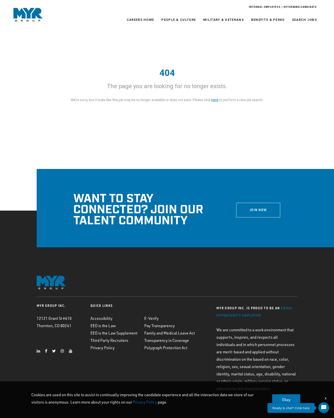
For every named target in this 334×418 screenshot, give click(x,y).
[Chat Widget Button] (323, 407)
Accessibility (101, 318)
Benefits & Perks (268, 20)
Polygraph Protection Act (165, 347)
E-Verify (151, 318)
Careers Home (140, 20)
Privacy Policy (102, 347)
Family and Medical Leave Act (169, 333)
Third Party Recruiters (109, 340)
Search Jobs (304, 20)
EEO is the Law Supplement (113, 333)
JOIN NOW (258, 210)
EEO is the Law (103, 325)
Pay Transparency (159, 325)
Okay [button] (286, 399)
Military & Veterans (223, 20)
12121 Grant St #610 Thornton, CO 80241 (54, 322)
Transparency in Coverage (166, 340)
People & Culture (178, 20)
